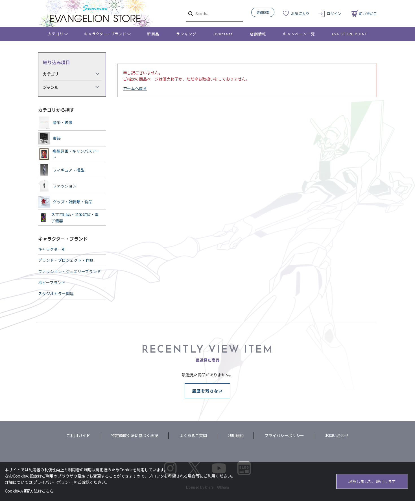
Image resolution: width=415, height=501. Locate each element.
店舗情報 (258, 33)
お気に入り (300, 13)
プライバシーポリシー (284, 435)
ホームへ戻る (135, 88)
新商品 (153, 33)
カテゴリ (56, 33)
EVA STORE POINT (349, 33)
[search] (190, 13)
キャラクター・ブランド (105, 33)
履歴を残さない (207, 391)
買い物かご (368, 13)
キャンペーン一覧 (299, 33)
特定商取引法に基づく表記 (134, 435)
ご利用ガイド (78, 435)
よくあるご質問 (193, 435)
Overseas (223, 33)
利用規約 (236, 435)
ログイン (334, 13)
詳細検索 (263, 12)
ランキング (186, 33)
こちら (48, 491)
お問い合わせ (337, 435)
